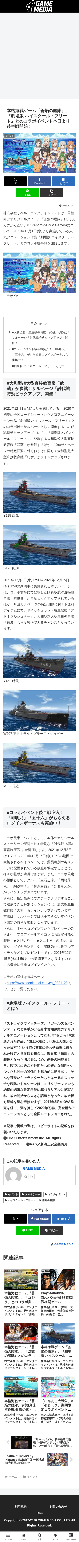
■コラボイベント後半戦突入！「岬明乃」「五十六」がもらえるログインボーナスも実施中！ (40, 354)
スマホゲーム (32, 1194)
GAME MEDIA (34, 1168)
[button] (51, 192)
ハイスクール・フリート (22, 1200)
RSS (40, 1513)
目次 (34, 324)
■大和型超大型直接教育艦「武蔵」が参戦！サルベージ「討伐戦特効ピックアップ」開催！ (41, 338)
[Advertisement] (39, 57)
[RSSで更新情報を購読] (32, 1176)
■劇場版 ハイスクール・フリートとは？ (38, 366)
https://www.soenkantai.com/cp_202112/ (37, 983)
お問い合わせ (58, 1506)
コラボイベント (56, 1194)
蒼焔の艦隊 (48, 1200)
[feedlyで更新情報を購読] (25, 1176)
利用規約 (21, 1506)
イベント (13, 1194)
